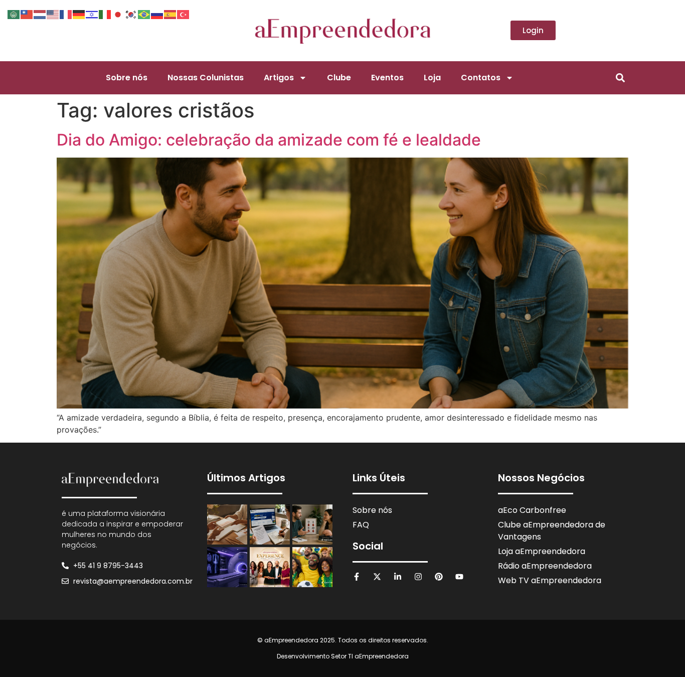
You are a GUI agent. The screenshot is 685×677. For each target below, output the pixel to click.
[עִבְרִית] (92, 14)
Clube (339, 77)
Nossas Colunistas (205, 77)
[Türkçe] (183, 14)
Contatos (480, 77)
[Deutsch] (79, 14)
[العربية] (14, 14)
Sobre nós (126, 77)
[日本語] (118, 14)
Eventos (387, 77)
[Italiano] (105, 14)
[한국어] (131, 14)
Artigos (279, 77)
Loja (432, 77)
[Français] (66, 14)
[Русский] (157, 14)
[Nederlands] (40, 14)
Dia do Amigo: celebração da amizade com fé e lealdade (269, 140)
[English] (53, 14)
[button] (620, 77)
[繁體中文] (27, 14)
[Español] (170, 14)
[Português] (144, 14)
